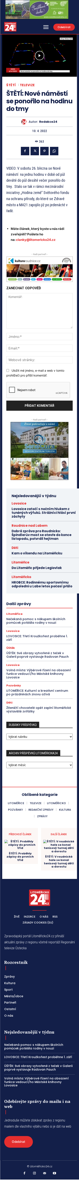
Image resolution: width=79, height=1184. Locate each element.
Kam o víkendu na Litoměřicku (37, 553)
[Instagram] (35, 1173)
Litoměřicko (21, 576)
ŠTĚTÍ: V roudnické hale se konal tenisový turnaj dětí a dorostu (59, 861)
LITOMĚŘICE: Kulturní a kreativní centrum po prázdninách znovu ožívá (37, 692)
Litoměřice (20, 562)
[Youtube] (55, 1173)
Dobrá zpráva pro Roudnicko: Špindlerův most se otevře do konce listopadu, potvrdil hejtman (41, 535)
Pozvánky (13, 685)
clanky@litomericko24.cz (36, 240)
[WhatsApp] (54, 151)
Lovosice (19, 503)
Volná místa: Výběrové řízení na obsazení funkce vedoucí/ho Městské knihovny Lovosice (38, 673)
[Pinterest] (44, 151)
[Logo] (10, 26)
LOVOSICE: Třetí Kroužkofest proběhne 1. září (37, 638)
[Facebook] (25, 151)
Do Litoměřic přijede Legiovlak (37, 568)
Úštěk (10, 648)
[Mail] (45, 1173)
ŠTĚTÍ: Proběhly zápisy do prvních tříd (20, 857)
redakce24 (48, 122)
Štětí (11, 85)
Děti (15, 547)
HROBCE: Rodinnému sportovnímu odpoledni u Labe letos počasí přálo (42, 584)
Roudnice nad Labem (29, 525)
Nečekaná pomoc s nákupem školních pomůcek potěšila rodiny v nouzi (35, 621)
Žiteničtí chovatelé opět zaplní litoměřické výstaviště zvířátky (38, 709)
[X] (35, 151)
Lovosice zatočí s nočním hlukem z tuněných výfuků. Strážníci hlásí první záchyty (44, 513)
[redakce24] (25, 121)
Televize (27, 85)
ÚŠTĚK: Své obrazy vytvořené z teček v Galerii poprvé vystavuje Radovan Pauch (37, 655)
